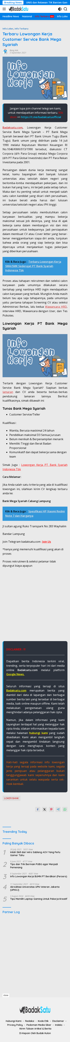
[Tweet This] (44, 809)
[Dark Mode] (60, 9)
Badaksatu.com (13, 127)
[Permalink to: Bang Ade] (5, 51)
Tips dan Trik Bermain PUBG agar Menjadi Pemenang (34, 866)
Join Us (46, 541)
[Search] (65, 9)
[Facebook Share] (37, 809)
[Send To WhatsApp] (64, 809)
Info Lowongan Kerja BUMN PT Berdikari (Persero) (38, 876)
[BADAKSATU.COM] (18, 9)
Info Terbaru (21, 28)
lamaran (8, 392)
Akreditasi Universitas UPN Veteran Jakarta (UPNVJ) (34, 888)
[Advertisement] (35, 606)
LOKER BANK (11, 798)
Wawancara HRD (56, 307)
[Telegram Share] (58, 809)
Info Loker (8, 28)
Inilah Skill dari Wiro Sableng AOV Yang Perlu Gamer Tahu (35, 854)
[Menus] (5, 9)
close (5, 995)
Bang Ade (14, 50)
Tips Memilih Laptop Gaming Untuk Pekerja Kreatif (38, 898)
